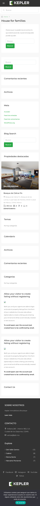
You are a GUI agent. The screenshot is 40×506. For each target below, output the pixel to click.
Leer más (8, 413)
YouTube (33, 470)
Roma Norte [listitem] (11, 454)
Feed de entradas (10, 115)
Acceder (7, 112)
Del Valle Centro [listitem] (12, 447)
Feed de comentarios (12, 119)
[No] (37, 498)
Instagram (21, 470)
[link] (20, 175)
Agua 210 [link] (8, 193)
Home (6, 17)
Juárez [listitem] (8, 451)
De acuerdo (20, 503)
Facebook (9, 470)
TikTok (21, 473)
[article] (20, 185)
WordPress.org (9, 123)
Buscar (10, 46)
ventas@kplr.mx (13, 433)
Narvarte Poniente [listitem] (13, 458)
